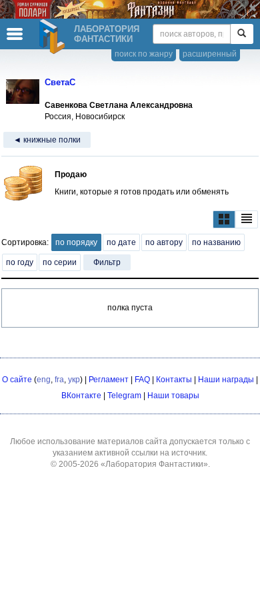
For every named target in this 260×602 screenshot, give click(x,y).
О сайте (17, 379)
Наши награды (226, 379)
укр (74, 379)
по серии (60, 262)
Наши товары (173, 395)
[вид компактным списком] (246, 219)
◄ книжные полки (47, 140)
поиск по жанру (144, 54)
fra (59, 379)
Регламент (109, 379)
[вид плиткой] (224, 219)
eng (44, 379)
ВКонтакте (81, 395)
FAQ (142, 379)
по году (19, 262)
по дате (121, 242)
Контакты (174, 379)
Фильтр (107, 262)
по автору (164, 242)
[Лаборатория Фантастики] (54, 37)
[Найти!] (241, 34)
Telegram (124, 395)
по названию (216, 242)
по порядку (76, 242)
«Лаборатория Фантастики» (154, 464)
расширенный (210, 54)
